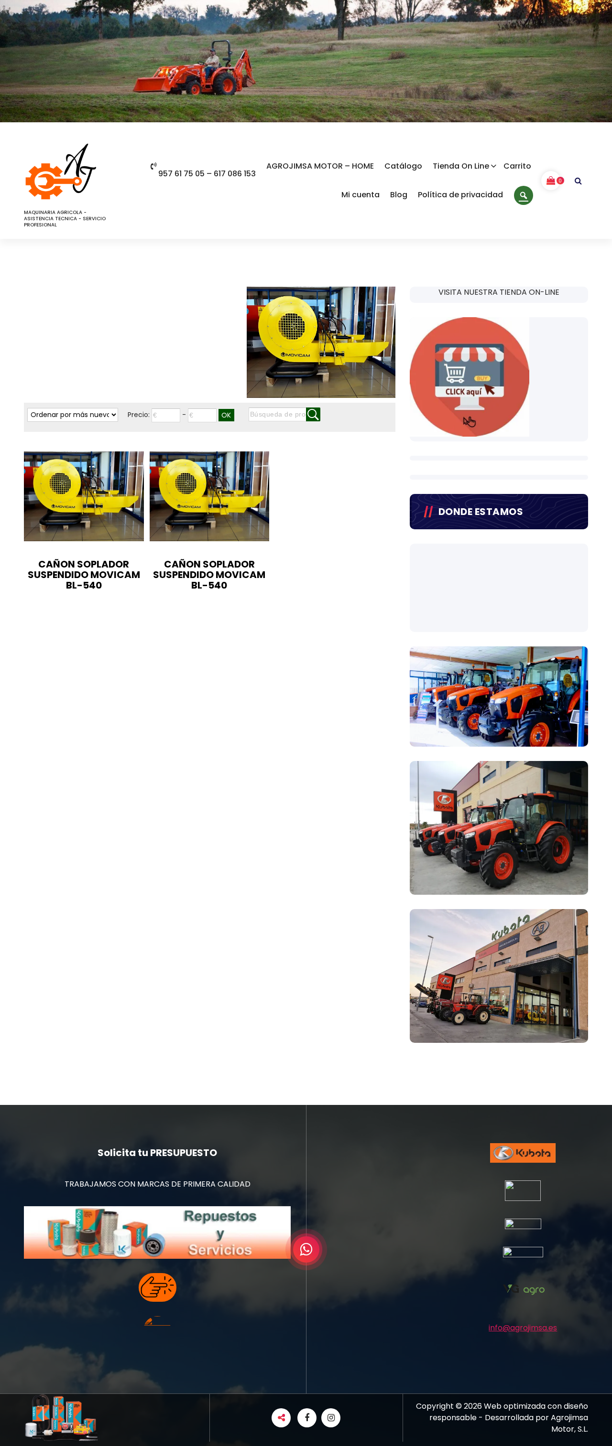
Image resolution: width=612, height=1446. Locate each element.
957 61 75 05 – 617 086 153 (207, 173)
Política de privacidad (460, 194)
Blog (398, 194)
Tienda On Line (461, 166)
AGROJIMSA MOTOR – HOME (320, 166)
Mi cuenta (360, 194)
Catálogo (403, 166)
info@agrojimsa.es (523, 1327)
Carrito (517, 166)
